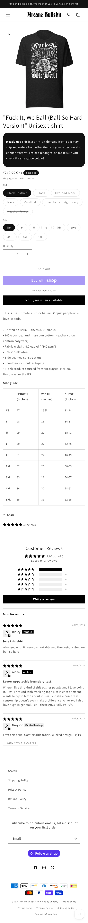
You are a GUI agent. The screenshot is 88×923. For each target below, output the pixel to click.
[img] (12, 626)
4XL (27, 237)
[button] (8, 14)
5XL (42, 237)
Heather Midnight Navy (64, 203)
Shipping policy (66, 908)
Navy (12, 203)
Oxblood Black (67, 194)
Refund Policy (17, 799)
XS (11, 228)
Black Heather (19, 194)
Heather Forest (20, 212)
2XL (75, 228)
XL (61, 228)
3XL (12, 237)
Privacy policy (25, 908)
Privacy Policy (17, 789)
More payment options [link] (44, 290)
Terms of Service (19, 808)
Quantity (8, 246)
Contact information (46, 914)
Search (12, 771)
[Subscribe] (75, 839)
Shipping (7, 178)
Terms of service (45, 908)
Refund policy (69, 901)
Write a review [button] (44, 599)
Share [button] (11, 515)
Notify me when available (44, 300)
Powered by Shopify (47, 901)
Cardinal (32, 203)
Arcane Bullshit (28, 901)
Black (43, 194)
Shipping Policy (18, 780)
